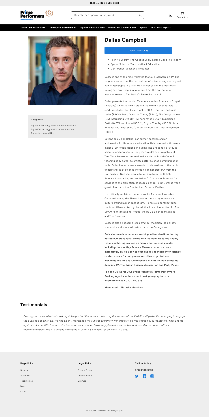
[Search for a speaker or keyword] (140, 15)
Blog (22, 386)
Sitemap (82, 381)
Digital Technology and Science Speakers (52, 129)
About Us (25, 375)
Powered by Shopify (115, 411)
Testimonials (26, 381)
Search (24, 370)
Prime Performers (99, 411)
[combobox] (107, 15)
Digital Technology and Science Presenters (53, 125)
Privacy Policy (85, 370)
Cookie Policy (85, 375)
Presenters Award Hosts (43, 133)
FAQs (23, 391)
